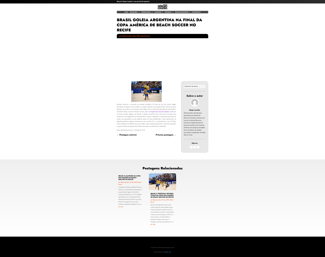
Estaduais (168, 12)
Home (126, 12)
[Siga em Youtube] (206, 2)
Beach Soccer (145, 36)
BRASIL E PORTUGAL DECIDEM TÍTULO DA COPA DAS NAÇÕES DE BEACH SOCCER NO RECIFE (162, 195)
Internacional (146, 12)
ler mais (120, 207)
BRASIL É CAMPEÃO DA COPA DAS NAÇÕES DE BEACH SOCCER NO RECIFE (129, 178)
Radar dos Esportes (181, 12)
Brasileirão (134, 12)
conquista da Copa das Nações (159, 112)
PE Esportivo (196, 12)
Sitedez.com (167, 252)
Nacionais (157, 12)
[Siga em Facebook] (203, 2)
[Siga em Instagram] (200, 2)
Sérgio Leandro (127, 36)
